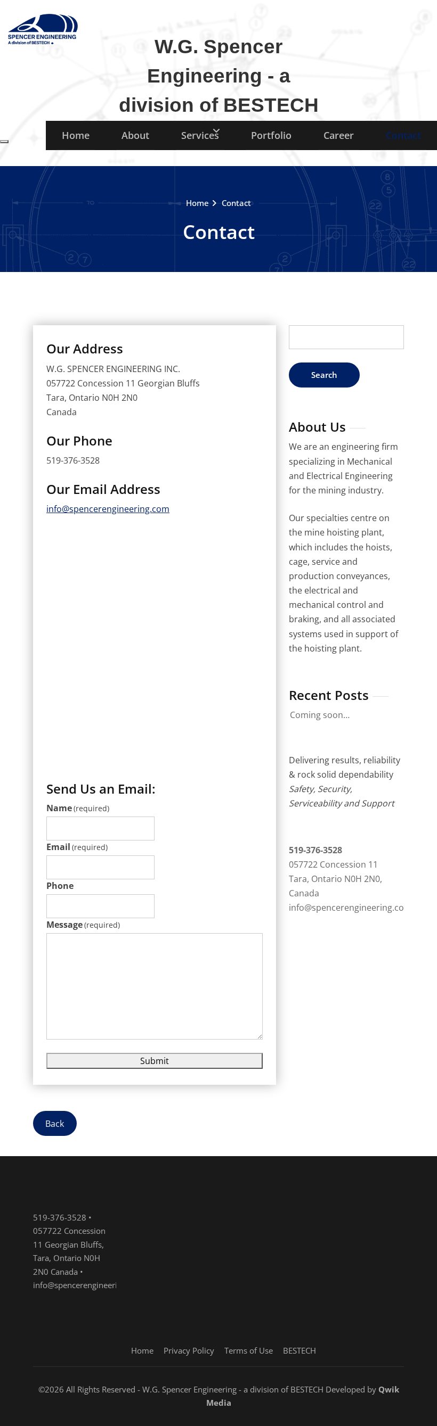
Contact (403, 135)
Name (77, 808)
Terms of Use (248, 1350)
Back (54, 1123)
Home (76, 135)
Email (77, 847)
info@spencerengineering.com (107, 509)
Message (83, 924)
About (135, 135)
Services (200, 135)
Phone (60, 886)
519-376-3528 (315, 850)
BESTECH (299, 1350)
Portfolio (271, 135)
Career (338, 135)
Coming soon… (320, 715)
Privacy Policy (189, 1350)
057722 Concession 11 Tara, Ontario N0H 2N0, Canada (335, 879)
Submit (154, 1061)
